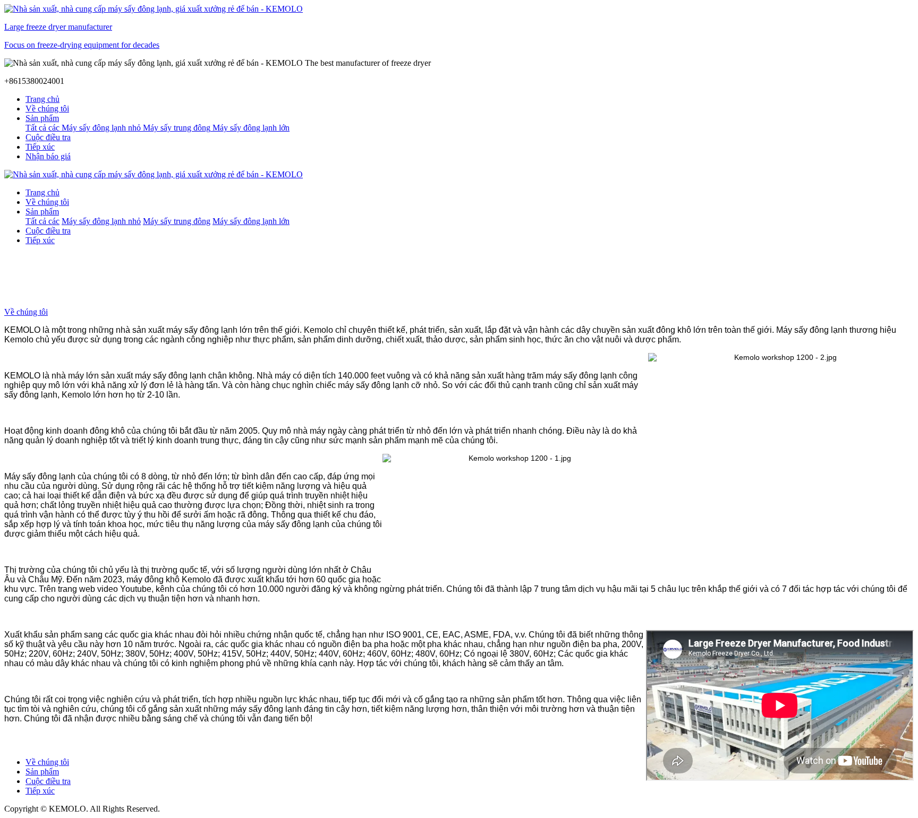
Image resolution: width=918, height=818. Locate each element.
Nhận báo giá (48, 156)
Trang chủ (43, 99)
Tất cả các (44, 127)
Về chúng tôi (26, 311)
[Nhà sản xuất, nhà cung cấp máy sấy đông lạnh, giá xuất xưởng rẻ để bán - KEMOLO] (459, 174)
